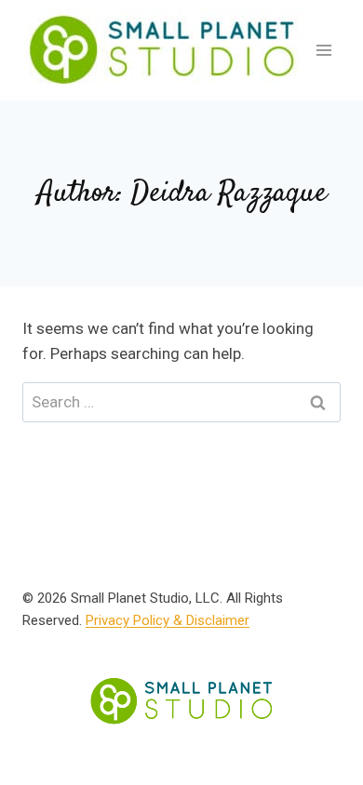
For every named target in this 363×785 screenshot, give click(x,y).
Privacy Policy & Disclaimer (167, 620)
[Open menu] (323, 49)
